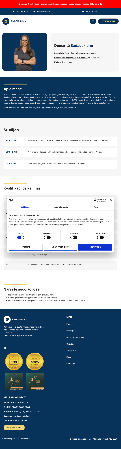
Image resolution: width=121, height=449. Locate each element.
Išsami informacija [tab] (60, 207)
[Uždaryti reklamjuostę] (111, 200)
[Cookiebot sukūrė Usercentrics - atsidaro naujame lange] (95, 200)
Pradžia (69, 324)
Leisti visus (95, 247)
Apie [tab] (96, 207)
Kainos (69, 357)
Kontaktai (70, 364)
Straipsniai (71, 350)
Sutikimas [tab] (25, 207)
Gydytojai (70, 344)
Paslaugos (71, 330)
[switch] (47, 237)
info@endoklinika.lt (21, 416)
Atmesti (26, 247)
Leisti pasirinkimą (60, 247)
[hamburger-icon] (93, 21)
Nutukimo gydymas (75, 337)
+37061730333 (20, 420)
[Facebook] (5, 348)
